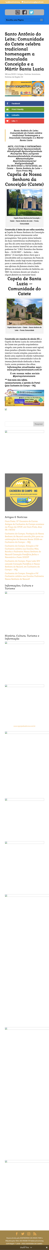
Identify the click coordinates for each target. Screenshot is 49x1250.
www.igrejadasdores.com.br (24, 726)
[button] (24, 346)
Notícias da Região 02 (14, 77)
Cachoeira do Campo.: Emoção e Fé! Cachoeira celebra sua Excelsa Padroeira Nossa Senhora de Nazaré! (24, 576)
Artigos (20, 74)
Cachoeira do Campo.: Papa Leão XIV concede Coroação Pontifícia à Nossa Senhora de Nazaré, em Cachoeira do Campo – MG (22, 565)
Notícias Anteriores (32, 74)
